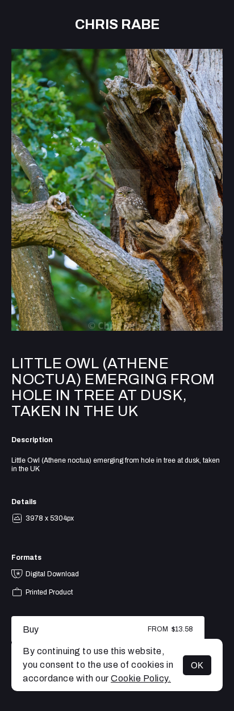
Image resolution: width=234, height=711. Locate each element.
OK (197, 665)
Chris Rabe (117, 24)
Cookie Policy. (141, 678)
